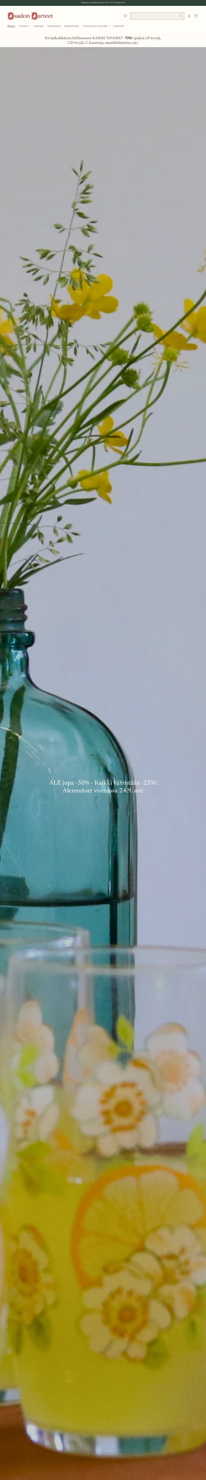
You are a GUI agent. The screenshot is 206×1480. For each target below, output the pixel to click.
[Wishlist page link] (125, 15)
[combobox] (157, 16)
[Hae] (180, 16)
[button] (24, 26)
